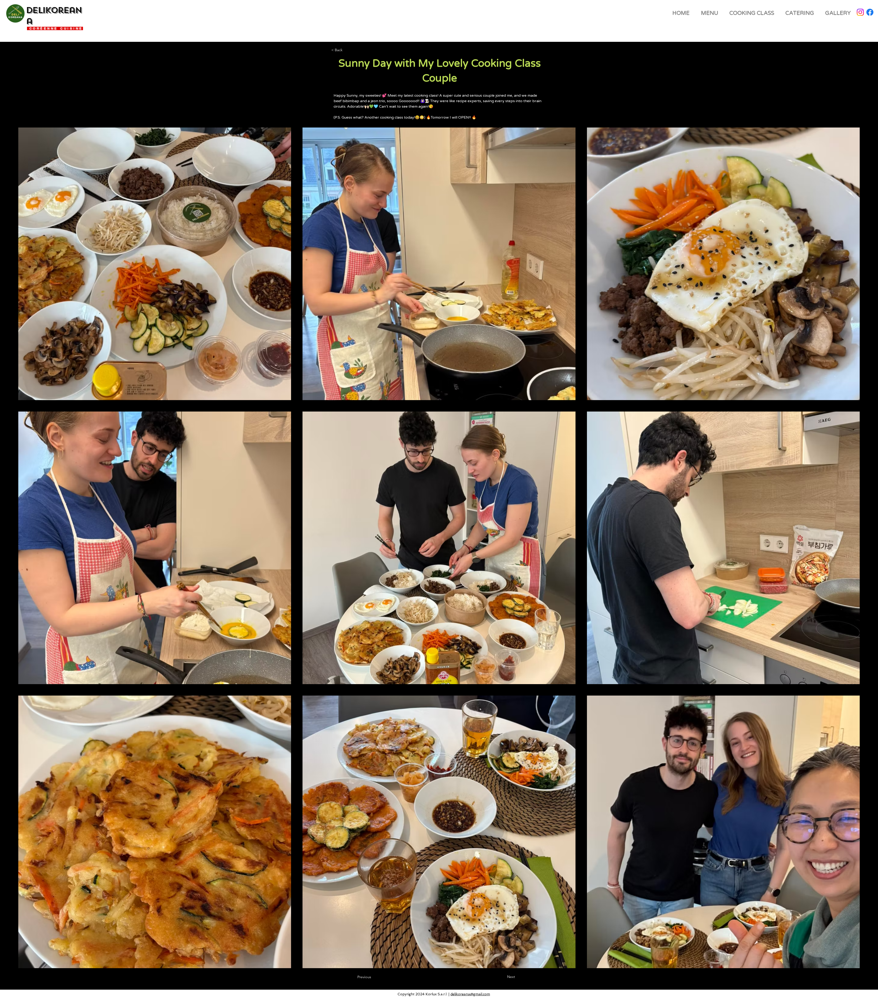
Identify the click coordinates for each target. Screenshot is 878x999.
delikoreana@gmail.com (470, 994)
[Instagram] (860, 12)
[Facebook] (870, 12)
